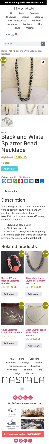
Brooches (11, 17)
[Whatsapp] (30, 397)
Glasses (39, 17)
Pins (40, 24)
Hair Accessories (17, 20)
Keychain (36, 20)
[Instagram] (25, 397)
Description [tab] (11, 191)
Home (4, 51)
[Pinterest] (20, 397)
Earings (25, 17)
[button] (43, 62)
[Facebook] (15, 397)
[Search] (43, 44)
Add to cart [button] (9, 294)
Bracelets (34, 13)
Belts (21, 13)
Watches (30, 27)
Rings (17, 27)
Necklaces (12, 24)
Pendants (27, 24)
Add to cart (9, 168)
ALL (12, 13)
